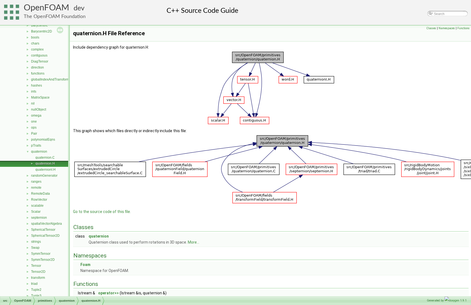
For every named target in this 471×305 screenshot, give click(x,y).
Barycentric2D (41, 31)
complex (37, 49)
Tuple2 (36, 290)
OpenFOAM (46, 8)
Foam (85, 264)
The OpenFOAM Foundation (55, 16)
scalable (37, 206)
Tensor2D (38, 272)
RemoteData (40, 194)
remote (36, 187)
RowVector (39, 200)
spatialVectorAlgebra (46, 224)
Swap (35, 248)
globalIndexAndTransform (50, 79)
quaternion (39, 151)
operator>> (108, 293)
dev (79, 8)
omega (36, 115)
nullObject (38, 109)
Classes (431, 28)
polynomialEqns (43, 139)
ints (33, 91)
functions (37, 73)
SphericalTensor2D (45, 236)
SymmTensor (40, 254)
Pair (34, 133)
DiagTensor (39, 61)
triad (34, 284)
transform (38, 278)
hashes (36, 85)
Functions (463, 28)
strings (36, 242)
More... (193, 242)
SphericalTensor (43, 230)
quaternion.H (45, 163)
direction (37, 67)
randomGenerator (44, 175)
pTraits (36, 145)
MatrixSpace (40, 97)
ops (34, 127)
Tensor (36, 266)
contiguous (39, 55)
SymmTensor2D (43, 260)
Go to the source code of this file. (102, 211)
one (34, 121)
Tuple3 (36, 296)
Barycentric (39, 25)
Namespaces (447, 28)
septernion (39, 218)
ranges (36, 181)
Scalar (36, 212)
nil (33, 103)
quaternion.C (45, 157)
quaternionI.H (45, 169)
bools (35, 37)
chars (35, 43)
